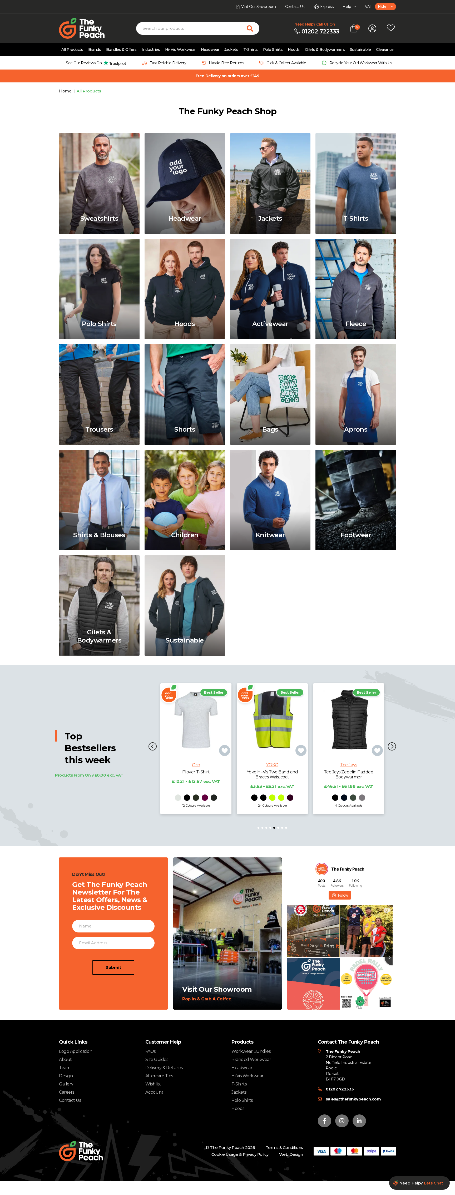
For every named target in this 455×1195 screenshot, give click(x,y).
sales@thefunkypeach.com (353, 1099)
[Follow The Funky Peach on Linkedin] (359, 1120)
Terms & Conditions (284, 1147)
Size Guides (156, 1059)
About (65, 1059)
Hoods (294, 49)
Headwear (210, 49)
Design (66, 1075)
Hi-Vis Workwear (180, 49)
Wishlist (153, 1084)
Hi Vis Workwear (247, 1075)
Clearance (385, 49)
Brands (94, 49)
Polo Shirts (273, 49)
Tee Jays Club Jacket (348, 771)
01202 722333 (340, 1089)
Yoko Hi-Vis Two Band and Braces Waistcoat (195, 774)
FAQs (150, 1051)
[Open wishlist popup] (391, 28)
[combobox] (385, 6)
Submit (113, 967)
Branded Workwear (251, 1059)
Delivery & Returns (164, 1067)
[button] (153, 747)
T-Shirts (250, 49)
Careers (66, 1092)
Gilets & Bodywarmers (325, 49)
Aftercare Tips (159, 1075)
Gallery (66, 1084)
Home (65, 90)
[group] (94, 63)
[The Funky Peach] (88, 28)
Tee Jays (272, 764)
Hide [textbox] (382, 6)
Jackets (231, 49)
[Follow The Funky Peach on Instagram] (342, 1120)
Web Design (291, 1154)
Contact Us (70, 1100)
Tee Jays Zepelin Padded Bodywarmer (272, 774)
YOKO (196, 764)
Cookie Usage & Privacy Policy (240, 1154)
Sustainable (360, 49)
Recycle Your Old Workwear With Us (360, 63)
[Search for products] (253, 28)
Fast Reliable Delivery (168, 63)
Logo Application (75, 1051)
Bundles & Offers (121, 49)
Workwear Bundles (250, 1051)
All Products (72, 49)
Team (64, 1067)
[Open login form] (372, 28)
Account (154, 1092)
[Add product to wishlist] (224, 750)
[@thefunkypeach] (321, 869)
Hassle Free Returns (226, 63)
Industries (151, 49)
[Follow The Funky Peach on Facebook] (324, 1120)
